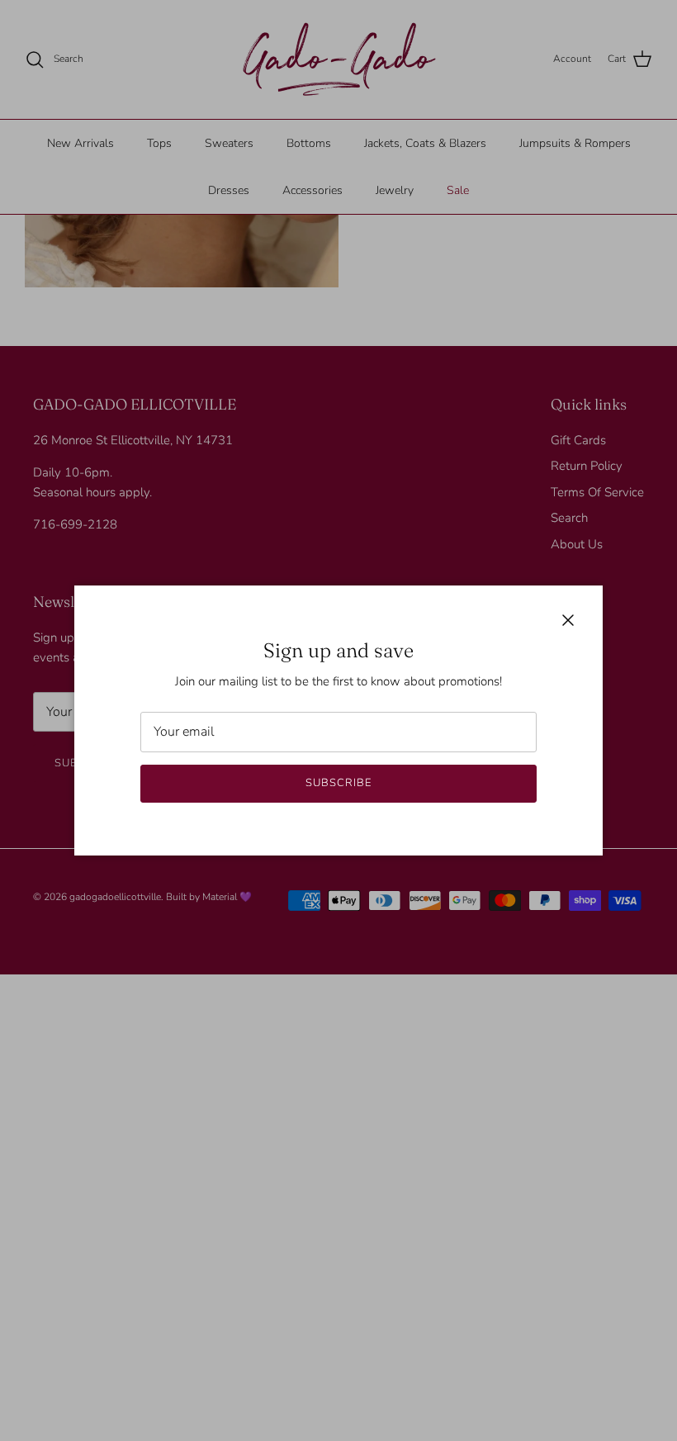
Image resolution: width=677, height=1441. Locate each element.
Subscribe (338, 782)
